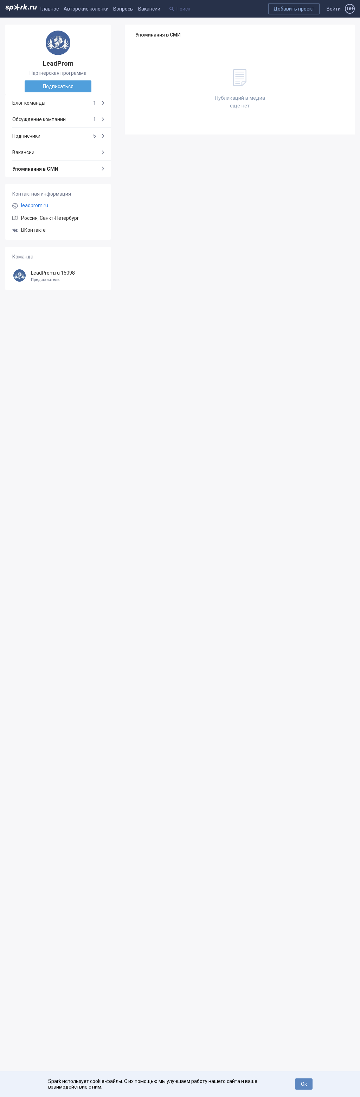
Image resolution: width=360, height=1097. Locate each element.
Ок (304, 1084)
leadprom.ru (34, 205)
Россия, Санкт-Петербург (50, 218)
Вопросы (123, 9)
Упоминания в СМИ (35, 169)
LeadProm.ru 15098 (53, 276)
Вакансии (149, 9)
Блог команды (54, 103)
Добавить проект (294, 9)
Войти (334, 9)
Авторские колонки (86, 9)
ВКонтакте (33, 230)
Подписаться (58, 86)
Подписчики (54, 136)
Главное (49, 9)
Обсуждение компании (54, 119)
